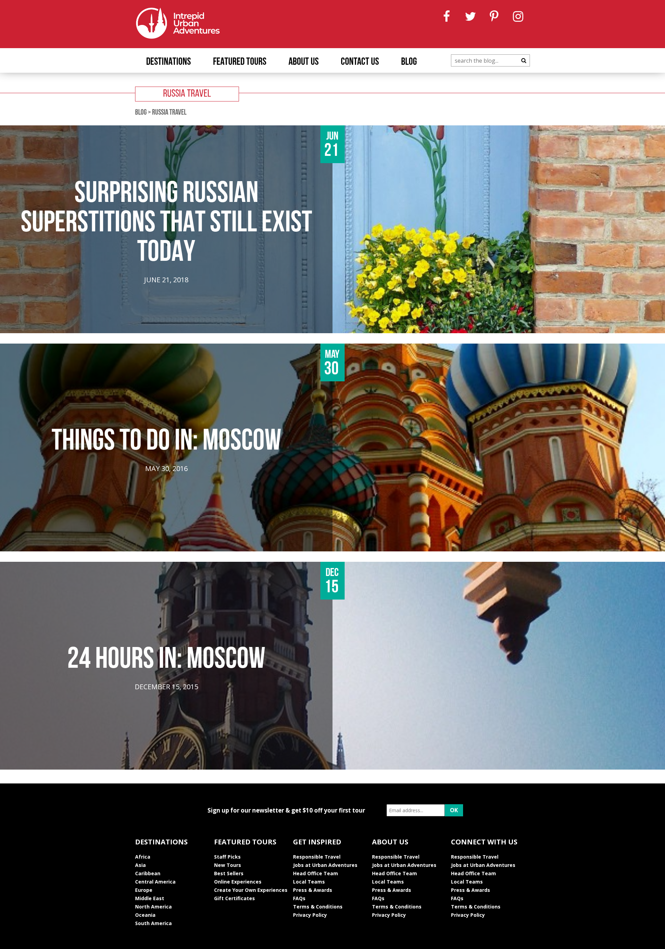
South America (153, 923)
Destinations (168, 62)
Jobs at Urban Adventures (325, 865)
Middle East (149, 898)
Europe (143, 890)
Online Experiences (237, 881)
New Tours (227, 865)
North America (153, 906)
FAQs (299, 898)
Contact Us (360, 62)
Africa (142, 856)
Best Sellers (228, 873)
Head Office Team (315, 873)
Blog (409, 62)
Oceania (145, 915)
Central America (155, 881)
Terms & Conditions (318, 906)
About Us (304, 62)
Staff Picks (227, 856)
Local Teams (309, 881)
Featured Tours (239, 62)
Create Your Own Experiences (250, 890)
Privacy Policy (310, 915)
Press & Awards (312, 890)
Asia (140, 865)
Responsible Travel (316, 856)
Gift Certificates (234, 898)
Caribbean (147, 873)
